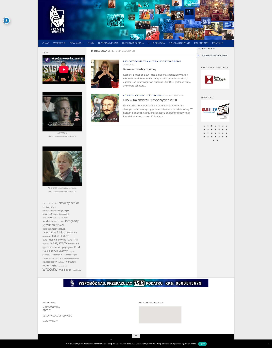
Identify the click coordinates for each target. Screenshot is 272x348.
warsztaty (71, 261)
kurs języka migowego (54, 239)
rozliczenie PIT (57, 255)
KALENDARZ (201, 43)
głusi (62, 221)
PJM (77, 247)
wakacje (61, 262)
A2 (56, 203)
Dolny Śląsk (51, 207)
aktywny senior (69, 203)
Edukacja (128, 95)
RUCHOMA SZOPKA (133, 43)
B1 (43, 207)
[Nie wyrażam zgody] (268, 343)
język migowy (53, 225)
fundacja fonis (51, 221)
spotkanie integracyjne (51, 258)
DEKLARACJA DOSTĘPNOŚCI (57, 316)
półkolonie (46, 255)
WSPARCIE (59, 43)
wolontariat (49, 265)
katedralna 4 (50, 232)
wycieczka (65, 269)
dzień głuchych (64, 214)
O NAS (45, 43)
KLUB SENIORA (156, 43)
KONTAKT (217, 43)
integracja (72, 221)
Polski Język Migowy (55, 250)
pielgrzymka (67, 247)
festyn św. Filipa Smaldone (52, 218)
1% (43, 203)
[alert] (215, 55)
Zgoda (202, 343)
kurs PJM (72, 239)
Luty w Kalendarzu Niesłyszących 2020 (150, 100)
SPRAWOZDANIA (51, 307)
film (65, 217)
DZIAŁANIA (75, 43)
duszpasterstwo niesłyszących (55, 210)
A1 (53, 203)
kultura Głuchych (60, 236)
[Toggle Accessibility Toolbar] (6, 20)
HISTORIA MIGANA (108, 43)
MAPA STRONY (50, 321)
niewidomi (73, 243)
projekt (71, 251)
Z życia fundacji (172, 61)
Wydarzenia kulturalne (148, 61)
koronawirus (46, 236)
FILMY (91, 43)
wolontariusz (63, 266)
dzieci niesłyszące (50, 214)
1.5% (49, 203)
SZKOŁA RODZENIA (179, 43)
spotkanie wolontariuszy (70, 258)
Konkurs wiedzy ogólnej (139, 69)
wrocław (49, 269)
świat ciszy (77, 270)
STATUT (46, 310)
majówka (45, 244)
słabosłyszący (49, 262)
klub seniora (68, 232)
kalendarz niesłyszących (53, 229)
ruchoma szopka (70, 255)
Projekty (128, 61)
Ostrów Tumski (54, 247)
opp (43, 247)
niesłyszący (58, 243)
